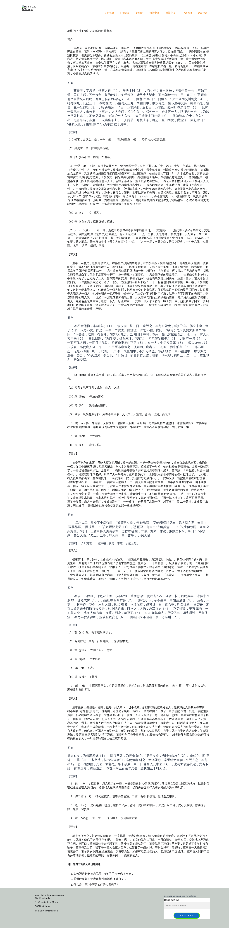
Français (124, 12)
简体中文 (154, 12)
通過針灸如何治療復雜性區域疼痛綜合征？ (100, 879)
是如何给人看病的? (106, 884)
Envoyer (187, 915)
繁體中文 (171, 12)
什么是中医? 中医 (84, 884)
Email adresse (171, 899)
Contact (109, 12)
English (139, 12)
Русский (187, 12)
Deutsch (202, 12)
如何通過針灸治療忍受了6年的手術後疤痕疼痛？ (104, 874)
